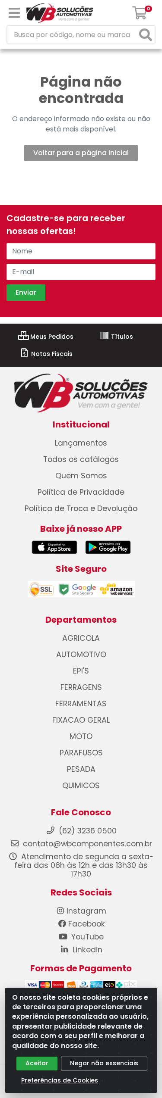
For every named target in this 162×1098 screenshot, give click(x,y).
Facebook (86, 924)
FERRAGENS (81, 687)
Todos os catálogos (81, 459)
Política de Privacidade (81, 492)
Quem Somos (81, 476)
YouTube (86, 937)
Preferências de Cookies (59, 1080)
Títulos (121, 336)
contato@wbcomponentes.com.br (87, 844)
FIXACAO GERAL (81, 720)
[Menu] (14, 13)
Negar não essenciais (104, 1063)
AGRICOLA (81, 638)
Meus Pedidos (51, 336)
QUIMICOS (81, 785)
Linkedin (86, 950)
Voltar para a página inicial (81, 153)
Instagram (86, 911)
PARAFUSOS (81, 753)
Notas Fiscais (51, 353)
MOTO (81, 736)
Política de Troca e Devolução (81, 508)
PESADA (81, 769)
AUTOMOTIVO (81, 654)
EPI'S (81, 671)
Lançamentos (81, 443)
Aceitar (36, 1063)
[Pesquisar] (146, 35)
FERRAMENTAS (81, 704)
